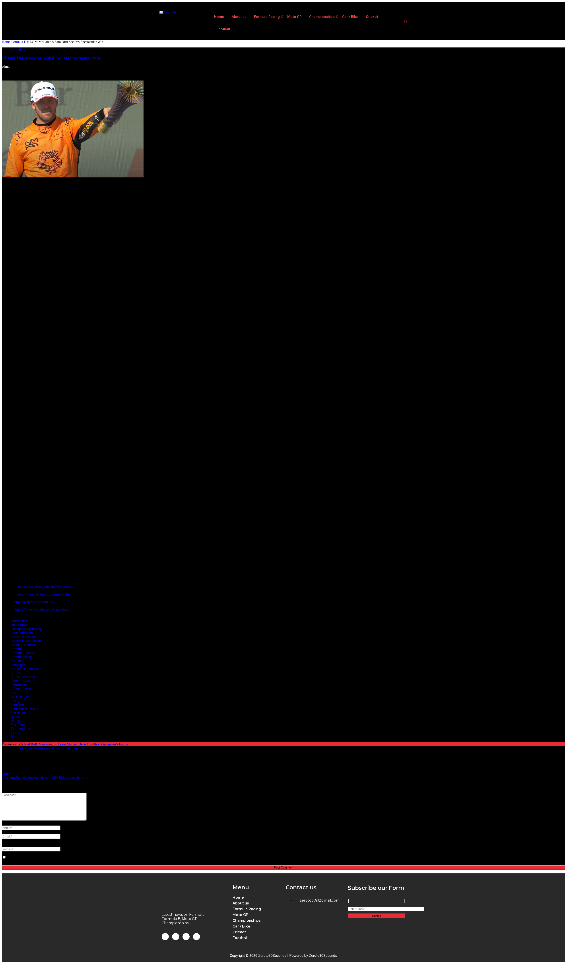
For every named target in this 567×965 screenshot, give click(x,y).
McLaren (17, 661)
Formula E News (23, 653)
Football (223, 29)
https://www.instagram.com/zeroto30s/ (44, 587)
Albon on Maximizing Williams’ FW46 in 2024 (52, 748)
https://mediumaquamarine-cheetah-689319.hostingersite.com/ (45, 777)
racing (15, 701)
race (13, 693)
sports (15, 717)
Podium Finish (21, 689)
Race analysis (20, 697)
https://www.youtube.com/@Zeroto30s (42, 609)
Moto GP (294, 17)
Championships (322, 17)
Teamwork (18, 725)
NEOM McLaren (23, 677)
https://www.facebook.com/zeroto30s (43, 594)
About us (239, 17)
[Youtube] (196, 936)
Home (219, 17)
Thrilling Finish (21, 729)
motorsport (18, 665)
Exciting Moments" (24, 645)
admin (6, 66)
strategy (16, 721)
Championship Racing (26, 629)
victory (15, 733)
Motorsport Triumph (25, 669)
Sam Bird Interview (24, 709)
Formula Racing (267, 17)
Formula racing (21, 657)
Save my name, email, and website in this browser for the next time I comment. (61, 857)
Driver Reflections (23, 637)
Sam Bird (17, 705)
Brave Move (19, 625)
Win (13, 737)
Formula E (18, 42)
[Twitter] (186, 936)
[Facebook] (165, 936)
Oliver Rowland (22, 681)
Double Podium (22, 633)
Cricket (372, 17)
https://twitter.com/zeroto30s (33, 602)
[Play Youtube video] (283, 362)
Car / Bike (350, 17)
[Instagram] (175, 936)
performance (19, 685)
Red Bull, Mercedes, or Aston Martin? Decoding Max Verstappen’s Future (76, 744)
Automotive (19, 621)
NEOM (16, 673)
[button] (258, 909)
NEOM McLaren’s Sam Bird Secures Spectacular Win (51, 58)
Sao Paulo (18, 713)
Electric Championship (27, 641)
